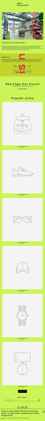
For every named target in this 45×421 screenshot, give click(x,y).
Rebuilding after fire (22, 72)
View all (22, 391)
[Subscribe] (39, 400)
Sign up (3, 418)
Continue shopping (22, 88)
